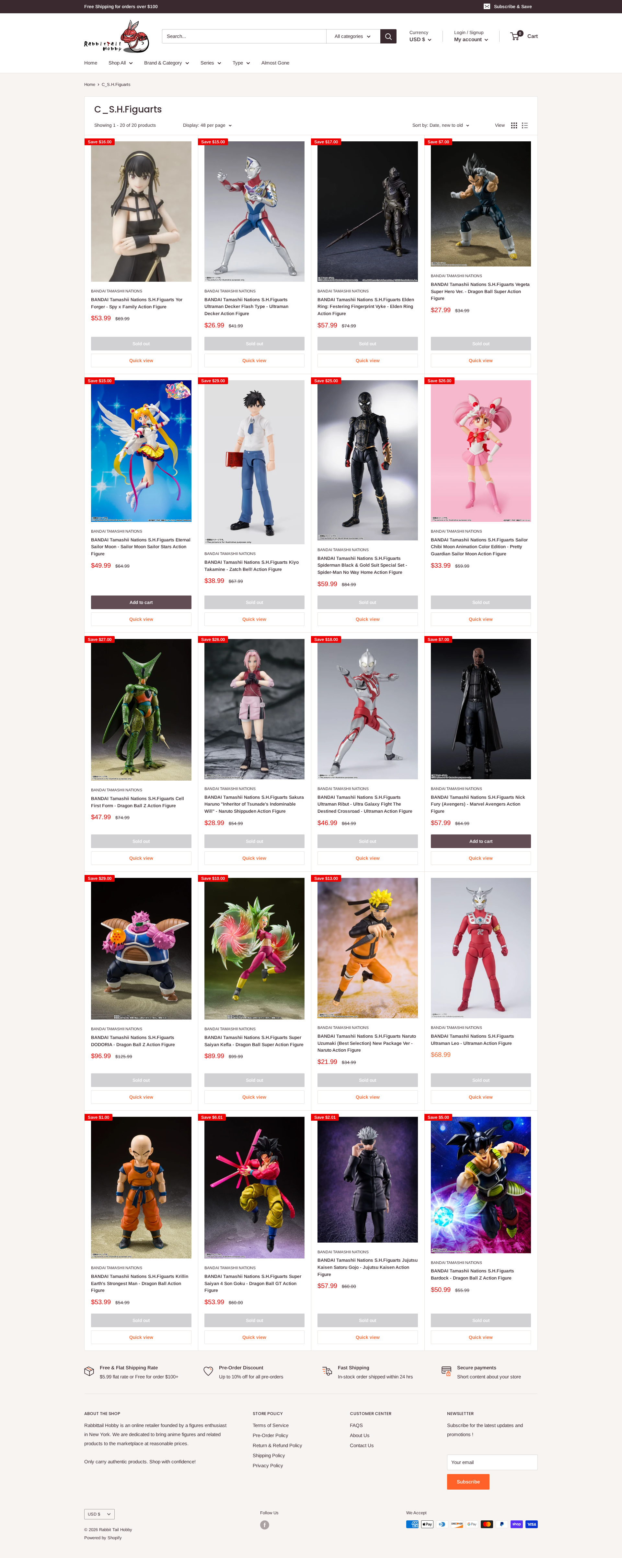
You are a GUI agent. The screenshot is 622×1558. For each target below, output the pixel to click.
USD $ (94, 1514)
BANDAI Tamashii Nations (116, 291)
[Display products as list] (525, 125)
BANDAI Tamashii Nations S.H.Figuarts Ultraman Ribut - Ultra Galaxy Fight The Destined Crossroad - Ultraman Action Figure (364, 804)
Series (207, 62)
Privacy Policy (268, 1465)
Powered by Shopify (103, 1537)
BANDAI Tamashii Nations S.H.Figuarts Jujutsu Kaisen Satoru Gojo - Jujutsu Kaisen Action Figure (367, 1267)
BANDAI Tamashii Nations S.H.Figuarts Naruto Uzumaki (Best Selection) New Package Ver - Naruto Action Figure (366, 1043)
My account (468, 39)
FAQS (356, 1425)
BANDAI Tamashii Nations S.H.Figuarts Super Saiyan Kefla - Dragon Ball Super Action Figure (254, 1041)
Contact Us (362, 1445)
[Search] (388, 36)
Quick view (141, 360)
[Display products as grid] (514, 125)
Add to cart (141, 602)
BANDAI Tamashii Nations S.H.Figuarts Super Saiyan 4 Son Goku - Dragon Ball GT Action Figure (252, 1283)
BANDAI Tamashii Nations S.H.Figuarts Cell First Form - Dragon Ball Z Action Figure (137, 802)
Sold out (141, 343)
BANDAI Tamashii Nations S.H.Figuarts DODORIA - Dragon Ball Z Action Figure (133, 1041)
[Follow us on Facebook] (264, 1524)
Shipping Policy (269, 1455)
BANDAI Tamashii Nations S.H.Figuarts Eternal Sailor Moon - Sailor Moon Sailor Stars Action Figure (140, 546)
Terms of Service (271, 1425)
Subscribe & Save (513, 6)
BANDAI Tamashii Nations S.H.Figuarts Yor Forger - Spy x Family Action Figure (136, 303)
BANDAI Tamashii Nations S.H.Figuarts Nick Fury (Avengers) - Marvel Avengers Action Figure (478, 804)
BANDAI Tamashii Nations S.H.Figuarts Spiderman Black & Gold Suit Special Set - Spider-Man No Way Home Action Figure (362, 565)
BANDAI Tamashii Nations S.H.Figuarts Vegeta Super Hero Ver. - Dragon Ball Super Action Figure (480, 291)
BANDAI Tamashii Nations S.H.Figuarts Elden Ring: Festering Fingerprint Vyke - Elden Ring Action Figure (365, 306)
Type (238, 62)
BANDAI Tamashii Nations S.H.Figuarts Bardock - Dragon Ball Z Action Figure (472, 1274)
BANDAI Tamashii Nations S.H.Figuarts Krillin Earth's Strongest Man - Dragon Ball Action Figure (139, 1283)
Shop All (117, 62)
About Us (360, 1435)
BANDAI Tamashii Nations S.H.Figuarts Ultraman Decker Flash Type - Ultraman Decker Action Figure (246, 306)
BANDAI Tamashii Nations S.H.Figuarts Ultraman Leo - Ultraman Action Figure (472, 1039)
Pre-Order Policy (270, 1435)
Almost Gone (275, 62)
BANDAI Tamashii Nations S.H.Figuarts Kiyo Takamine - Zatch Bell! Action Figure (251, 566)
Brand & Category (163, 62)
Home (90, 62)
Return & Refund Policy (277, 1445)
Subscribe (468, 1481)
